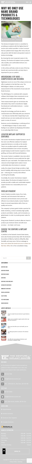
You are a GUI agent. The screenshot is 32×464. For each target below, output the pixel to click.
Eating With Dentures (6, 285)
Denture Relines (5, 274)
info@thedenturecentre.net (12, 379)
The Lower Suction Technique (15, 330)
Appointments (7, 409)
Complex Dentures (8, 422)
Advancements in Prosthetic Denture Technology (17, 337)
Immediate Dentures (6, 288)
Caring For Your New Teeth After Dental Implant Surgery (18, 311)
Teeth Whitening (5, 299)
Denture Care (4, 267)
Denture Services (8, 413)
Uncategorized (4, 303)
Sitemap (20, 461)
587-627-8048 (8, 391)
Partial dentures (5, 292)
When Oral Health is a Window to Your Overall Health (18, 324)
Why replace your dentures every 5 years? (19, 317)
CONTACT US (17, 451)
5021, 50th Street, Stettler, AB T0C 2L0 (15, 401)
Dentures (3, 278)
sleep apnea (4, 296)
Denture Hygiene (5, 270)
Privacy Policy (13, 461)
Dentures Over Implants (10, 418)
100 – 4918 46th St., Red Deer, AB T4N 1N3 (16, 384)
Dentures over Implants (7, 281)
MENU (27, 2)
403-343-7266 (8, 374)
